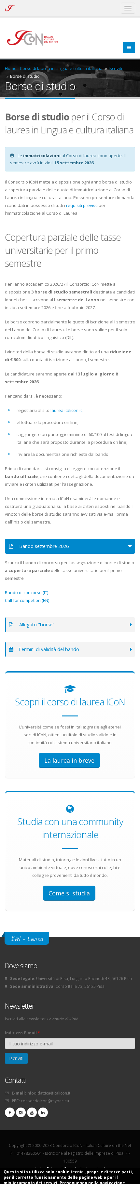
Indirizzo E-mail (22, 1032)
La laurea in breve (69, 760)
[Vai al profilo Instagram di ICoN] (21, 1112)
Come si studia (69, 893)
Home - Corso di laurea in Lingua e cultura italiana (54, 68)
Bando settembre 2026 (43, 546)
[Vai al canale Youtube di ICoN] (32, 1112)
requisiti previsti (82, 205)
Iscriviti (115, 68)
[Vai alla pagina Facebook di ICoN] (10, 1112)
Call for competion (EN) (27, 600)
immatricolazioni (42, 155)
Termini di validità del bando (48, 649)
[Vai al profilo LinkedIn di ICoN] (43, 1112)
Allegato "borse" (36, 624)
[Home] (35, 37)
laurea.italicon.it (66, 410)
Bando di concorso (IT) (26, 592)
